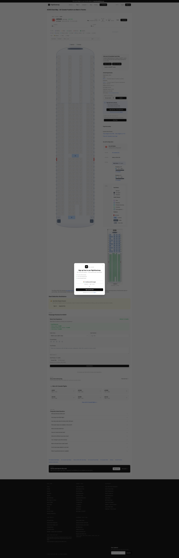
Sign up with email (89, 289)
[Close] (103, 265)
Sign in (94, 292)
